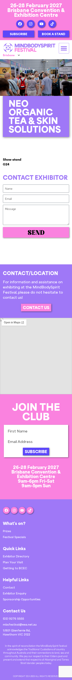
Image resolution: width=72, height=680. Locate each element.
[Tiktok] (52, 24)
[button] (64, 48)
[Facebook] (20, 24)
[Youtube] (41, 24)
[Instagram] (31, 24)
